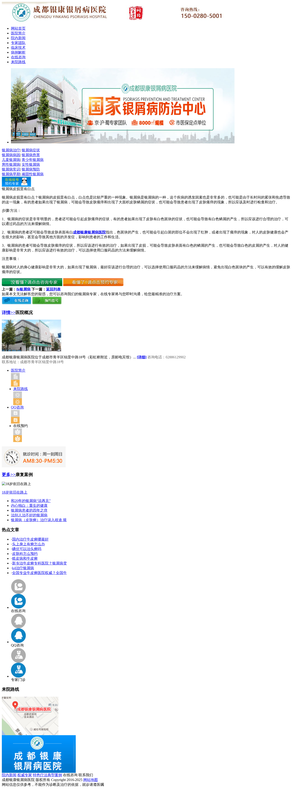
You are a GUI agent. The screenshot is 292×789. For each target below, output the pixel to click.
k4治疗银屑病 (23, 568)
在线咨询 (18, 57)
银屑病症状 (31, 150)
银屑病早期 (11, 174)
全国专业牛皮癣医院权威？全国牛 (39, 573)
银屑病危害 (31, 155)
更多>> (9, 474)
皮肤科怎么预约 (25, 554)
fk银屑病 (23, 289)
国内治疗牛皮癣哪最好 (30, 539)
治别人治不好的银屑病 (29, 515)
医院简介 (18, 33)
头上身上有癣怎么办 (28, 544)
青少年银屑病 (33, 160)
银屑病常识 (11, 169)
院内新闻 (18, 38)
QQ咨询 (17, 407)
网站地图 (90, 780)
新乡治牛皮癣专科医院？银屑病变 (39, 563)
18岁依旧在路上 (14, 492)
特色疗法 (40, 775)
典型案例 (54, 775)
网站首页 (18, 28)
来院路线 (18, 62)
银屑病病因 (11, 155)
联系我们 (85, 775)
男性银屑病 (11, 164)
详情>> (9, 312)
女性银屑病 (31, 164)
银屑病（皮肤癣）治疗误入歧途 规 (39, 520)
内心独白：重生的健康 (29, 505)
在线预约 (20, 426)
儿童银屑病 (11, 160)
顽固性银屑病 (33, 174)
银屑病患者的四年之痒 (29, 510)
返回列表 (53, 289)
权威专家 (24, 775)
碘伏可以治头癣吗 (26, 549)
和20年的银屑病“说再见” (31, 501)
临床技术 (18, 47)
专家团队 (18, 43)
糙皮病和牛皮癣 (25, 558)
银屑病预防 (31, 169)
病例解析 (18, 52)
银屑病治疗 (11, 150)
